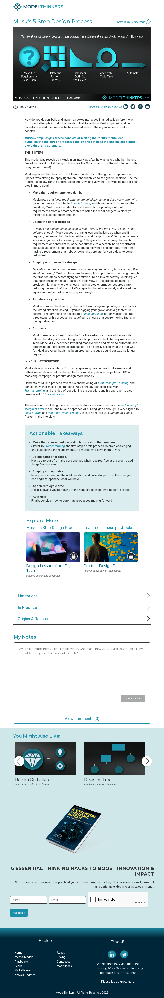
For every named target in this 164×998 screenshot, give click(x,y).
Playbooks (21, 961)
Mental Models (24, 957)
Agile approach (93, 314)
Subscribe (19, 912)
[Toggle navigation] (148, 7)
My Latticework (24, 970)
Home (18, 952)
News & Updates (25, 975)
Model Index (64, 966)
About (61, 952)
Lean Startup (33, 413)
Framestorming (81, 203)
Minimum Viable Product (64, 413)
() (82, 718)
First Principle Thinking (113, 383)
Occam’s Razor (54, 394)
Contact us (63, 961)
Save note (133, 698)
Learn (18, 966)
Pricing (61, 957)
